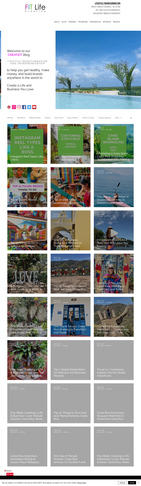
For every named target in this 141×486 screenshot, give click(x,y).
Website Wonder (35, 118)
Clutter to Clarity (88, 118)
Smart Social (59, 118)
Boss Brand (21, 118)
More (117, 118)
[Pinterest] (9, 107)
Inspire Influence (72, 118)
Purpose (47, 118)
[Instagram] (14, 107)
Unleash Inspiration (104, 118)
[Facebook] (24, 107)
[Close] (138, 482)
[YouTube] (34, 107)
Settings (122, 483)
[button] (131, 118)
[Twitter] (29, 107)
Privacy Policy (81, 483)
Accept (132, 483)
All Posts (10, 118)
